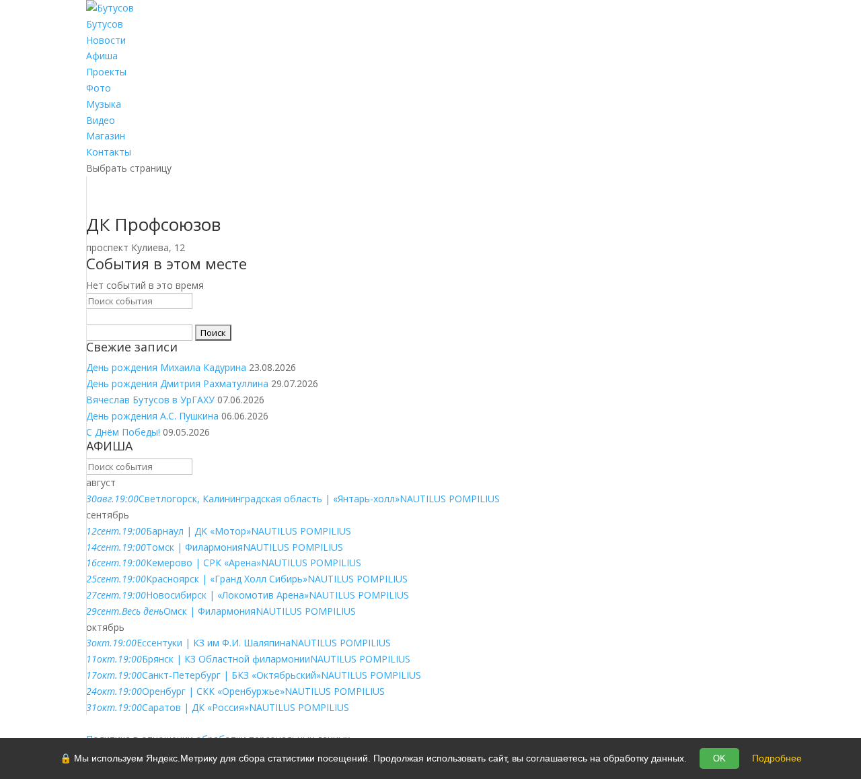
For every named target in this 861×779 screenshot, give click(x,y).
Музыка (103, 104)
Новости (106, 40)
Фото (98, 87)
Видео (100, 120)
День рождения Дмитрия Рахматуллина (177, 383)
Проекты (106, 71)
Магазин (105, 135)
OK (719, 758)
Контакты (108, 151)
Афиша (102, 55)
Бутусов (104, 24)
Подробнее (777, 758)
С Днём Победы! (123, 432)
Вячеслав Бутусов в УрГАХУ (150, 399)
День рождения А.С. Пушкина (152, 415)
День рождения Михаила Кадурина (166, 367)
